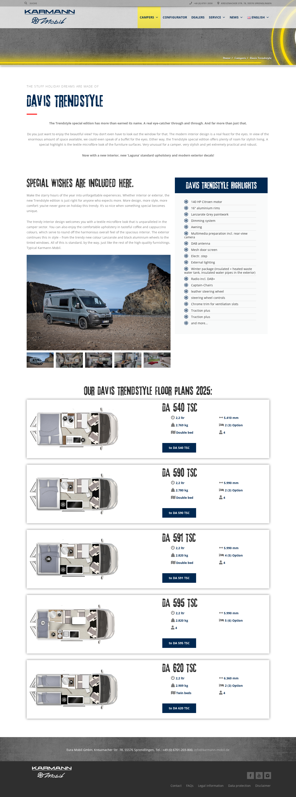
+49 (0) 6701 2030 (203, 3)
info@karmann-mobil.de (211, 750)
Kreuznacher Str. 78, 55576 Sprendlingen (246, 3)
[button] (31, 302)
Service (215, 17)
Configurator (175, 17)
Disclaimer (263, 786)
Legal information (211, 786)
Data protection (239, 786)
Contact (176, 786)
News (234, 17)
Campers (147, 17)
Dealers (198, 17)
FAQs (190, 786)
